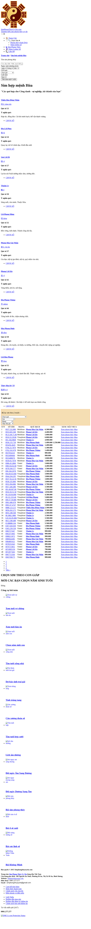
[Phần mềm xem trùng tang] (11, 688)
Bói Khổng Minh (14, 864)
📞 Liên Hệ (10, 51)
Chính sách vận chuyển (14, 891)
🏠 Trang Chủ (11, 38)
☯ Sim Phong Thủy (13, 47)
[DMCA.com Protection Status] (13, 916)
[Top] (3, 927)
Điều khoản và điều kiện (15, 893)
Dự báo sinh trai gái (15, 681)
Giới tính (4, 75)
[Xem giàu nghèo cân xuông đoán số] (11, 707)
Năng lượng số (16, 45)
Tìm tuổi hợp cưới (14, 736)
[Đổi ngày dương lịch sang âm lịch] (11, 782)
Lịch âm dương (13, 755)
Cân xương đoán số (15, 718)
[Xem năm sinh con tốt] (11, 634)
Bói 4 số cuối (12, 828)
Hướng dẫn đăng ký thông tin (17, 901)
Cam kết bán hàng (12, 887)
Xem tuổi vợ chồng (15, 608)
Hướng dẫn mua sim (13, 899)
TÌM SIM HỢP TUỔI (9, 79)
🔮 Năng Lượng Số (13, 49)
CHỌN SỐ (10, 121)
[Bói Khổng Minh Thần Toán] (11, 855)
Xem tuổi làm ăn (14, 627)
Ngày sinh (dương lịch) (9, 66)
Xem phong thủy (67, 429)
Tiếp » (8, 570)
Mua (75, 429)
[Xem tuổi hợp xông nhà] (11, 652)
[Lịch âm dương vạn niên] (11, 743)
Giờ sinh (4, 70)
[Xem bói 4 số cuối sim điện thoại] (11, 816)
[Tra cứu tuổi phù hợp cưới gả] (11, 725)
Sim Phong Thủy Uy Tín (18, 874)
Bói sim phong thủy (15, 810)
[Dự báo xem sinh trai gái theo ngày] (11, 670)
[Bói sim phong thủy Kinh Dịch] (11, 798)
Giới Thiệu (10, 897)
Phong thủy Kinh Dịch (18, 43)
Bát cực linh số (13, 846)
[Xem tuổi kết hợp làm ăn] (11, 615)
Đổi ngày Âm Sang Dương (19, 773)
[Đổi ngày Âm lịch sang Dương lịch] (11, 762)
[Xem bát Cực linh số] (11, 835)
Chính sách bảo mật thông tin (17, 903)
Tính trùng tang (13, 700)
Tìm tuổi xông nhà (15, 663)
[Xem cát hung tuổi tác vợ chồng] (11, 597)
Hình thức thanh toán (14, 889)
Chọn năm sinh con (15, 645)
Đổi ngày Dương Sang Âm (19, 791)
